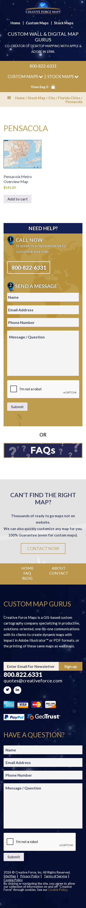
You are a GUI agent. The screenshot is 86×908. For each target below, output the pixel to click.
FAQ (27, 573)
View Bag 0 (39, 87)
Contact (58, 573)
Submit (17, 406)
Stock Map (36, 98)
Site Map (10, 876)
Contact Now (43, 548)
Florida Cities (69, 98)
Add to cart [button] (17, 199)
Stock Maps (63, 23)
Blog (27, 578)
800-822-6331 (43, 66)
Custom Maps (37, 23)
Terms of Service (55, 876)
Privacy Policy (30, 876)
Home (15, 23)
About (59, 568)
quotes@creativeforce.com (33, 680)
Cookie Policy (13, 880)
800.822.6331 (23, 674)
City (51, 98)
